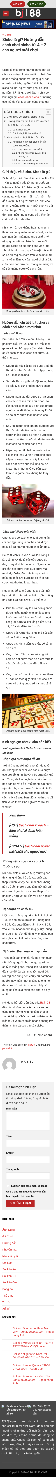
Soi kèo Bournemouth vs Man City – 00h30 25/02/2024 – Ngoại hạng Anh (33, 1332)
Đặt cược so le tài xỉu (28, 160)
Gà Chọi (7, 1236)
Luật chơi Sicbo (21, 129)
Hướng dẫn (9, 1243)
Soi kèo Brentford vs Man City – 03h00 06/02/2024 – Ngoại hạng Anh (33, 1380)
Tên (9, 1136)
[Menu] (6, 13)
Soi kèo (7, 1262)
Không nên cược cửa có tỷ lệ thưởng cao (32, 155)
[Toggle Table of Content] (46, 112)
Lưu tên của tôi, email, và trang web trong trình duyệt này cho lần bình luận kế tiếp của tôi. (26, 1191)
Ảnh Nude (8, 1229)
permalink (7, 1048)
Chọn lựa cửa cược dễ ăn (30, 149)
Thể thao (7, 1295)
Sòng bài (7, 1289)
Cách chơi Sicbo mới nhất (27, 133)
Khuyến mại (9, 1249)
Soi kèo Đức (10, 1282)
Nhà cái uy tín (10, 1256)
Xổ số (5, 1308)
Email (10, 1152)
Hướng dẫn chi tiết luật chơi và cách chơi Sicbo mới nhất (28, 123)
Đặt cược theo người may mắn (33, 163)
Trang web (12, 1169)
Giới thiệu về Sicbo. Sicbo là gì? (25, 116)
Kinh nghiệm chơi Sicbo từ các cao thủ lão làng (29, 143)
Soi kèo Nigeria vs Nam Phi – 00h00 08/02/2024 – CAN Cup (31, 1355)
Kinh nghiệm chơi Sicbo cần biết (25, 137)
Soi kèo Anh (9, 1269)
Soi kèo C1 (9, 1276)
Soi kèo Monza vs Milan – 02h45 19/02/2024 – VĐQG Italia (33, 1344)
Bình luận (12, 1108)
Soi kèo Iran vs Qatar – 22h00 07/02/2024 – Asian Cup (31, 1367)
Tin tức (7, 35)
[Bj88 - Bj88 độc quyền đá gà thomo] (28, 13)
